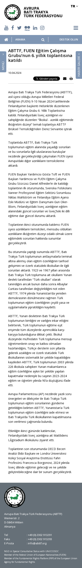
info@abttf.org (37, 543)
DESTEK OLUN (69, 39)
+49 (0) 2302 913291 (40, 535)
